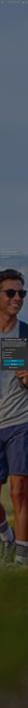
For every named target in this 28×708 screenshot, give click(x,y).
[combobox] (25, 339)
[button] (14, 367)
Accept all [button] (14, 361)
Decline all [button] (14, 364)
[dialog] (14, 354)
